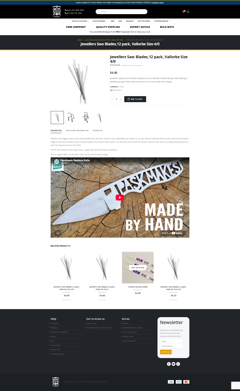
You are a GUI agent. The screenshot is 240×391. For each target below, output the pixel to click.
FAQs (52, 341)
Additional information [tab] (77, 130)
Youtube (173, 364)
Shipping (54, 328)
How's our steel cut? (129, 332)
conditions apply (157, 3)
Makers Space (91, 323)
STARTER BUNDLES (161, 21)
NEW (112, 21)
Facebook (169, 364)
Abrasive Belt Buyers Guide (132, 328)
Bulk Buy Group (127, 336)
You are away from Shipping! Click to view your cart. (120, 32)
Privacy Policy (55, 350)
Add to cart (137, 99)
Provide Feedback (57, 354)
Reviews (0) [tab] (97, 130)
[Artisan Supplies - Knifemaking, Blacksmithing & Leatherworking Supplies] (57, 12)
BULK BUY (130, 21)
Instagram (178, 364)
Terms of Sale (56, 345)
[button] (51, 82)
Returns (54, 336)
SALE (120, 21)
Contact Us (55, 323)
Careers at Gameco (129, 341)
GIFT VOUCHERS (144, 21)
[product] (66, 267)
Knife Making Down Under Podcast (99, 328)
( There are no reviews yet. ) (131, 65)
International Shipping (59, 332)
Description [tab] (56, 130)
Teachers (125, 323)
